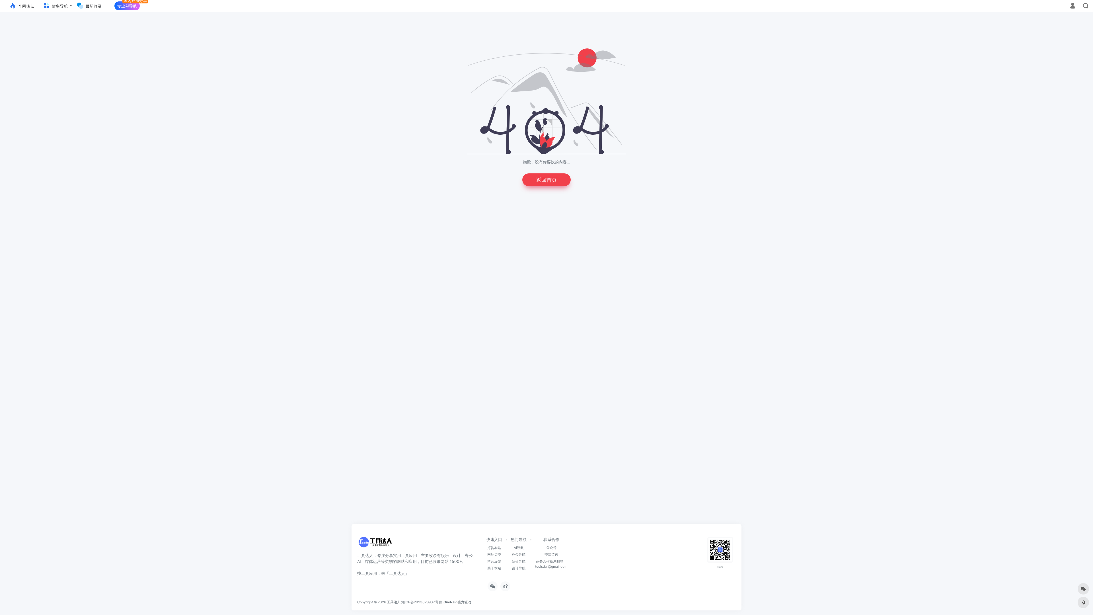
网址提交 (494, 554)
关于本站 (494, 568)
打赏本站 (494, 548)
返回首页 (546, 180)
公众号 (551, 548)
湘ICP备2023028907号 (419, 602)
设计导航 (518, 568)
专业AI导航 (127, 5)
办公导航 (518, 554)
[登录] (1073, 6)
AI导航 (519, 548)
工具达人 (393, 602)
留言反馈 (494, 561)
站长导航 (518, 561)
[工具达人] (375, 544)
